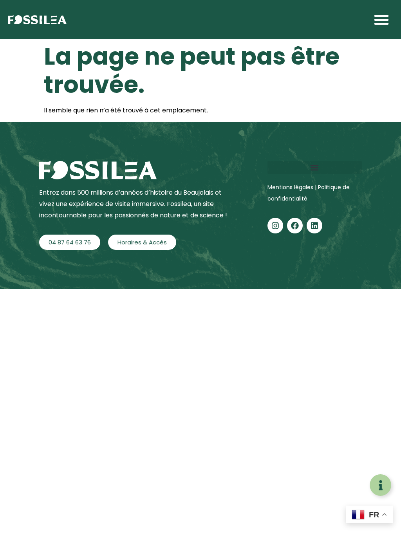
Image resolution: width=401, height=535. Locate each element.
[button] (381, 19)
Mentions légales (291, 187)
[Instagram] (275, 225)
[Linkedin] (314, 225)
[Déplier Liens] (380, 485)
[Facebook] (295, 225)
